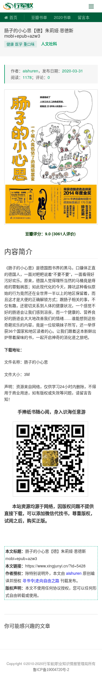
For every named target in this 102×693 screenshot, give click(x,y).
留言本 (84, 17)
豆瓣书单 (39, 17)
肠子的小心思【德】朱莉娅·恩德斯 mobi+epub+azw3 (38, 33)
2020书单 (62, 17)
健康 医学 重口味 (21, 44)
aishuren (30, 71)
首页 (13, 17)
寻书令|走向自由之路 (40, 580)
